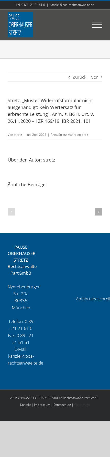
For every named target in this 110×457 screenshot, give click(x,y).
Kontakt (25, 404)
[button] (11, 212)
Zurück (79, 77)
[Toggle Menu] (97, 25)
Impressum (42, 404)
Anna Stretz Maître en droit (69, 134)
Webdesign (82, 404)
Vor (94, 77)
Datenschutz (62, 404)
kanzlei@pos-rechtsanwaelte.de (72, 5)
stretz (18, 134)
